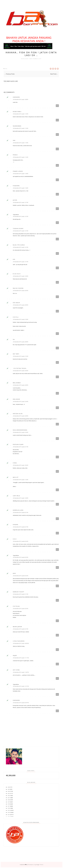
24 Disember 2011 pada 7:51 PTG (21, 686)
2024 (9, 791)
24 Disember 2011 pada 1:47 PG (20, 247)
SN (14, 339)
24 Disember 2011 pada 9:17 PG (20, 594)
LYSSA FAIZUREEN (18, 641)
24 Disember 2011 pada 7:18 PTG (21, 672)
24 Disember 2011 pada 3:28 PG (20, 385)
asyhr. (15, 200)
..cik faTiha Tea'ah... (20, 368)
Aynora (15, 524)
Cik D (14, 539)
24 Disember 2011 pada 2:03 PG (20, 290)
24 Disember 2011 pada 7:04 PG (20, 465)
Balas (57, 105)
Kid (14, 259)
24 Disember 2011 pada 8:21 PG (20, 512)
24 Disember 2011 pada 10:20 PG (21, 643)
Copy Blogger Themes (38, 864)
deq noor (16, 399)
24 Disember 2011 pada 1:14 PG (20, 142)
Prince (15, 155)
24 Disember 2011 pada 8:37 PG (20, 527)
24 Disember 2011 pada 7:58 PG (20, 498)
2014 (9, 812)
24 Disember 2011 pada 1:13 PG (20, 128)
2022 (9, 795)
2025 (9, 789)
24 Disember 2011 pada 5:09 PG (20, 416)
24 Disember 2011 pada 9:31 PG (20, 629)
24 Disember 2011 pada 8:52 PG (20, 557)
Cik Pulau (16, 606)
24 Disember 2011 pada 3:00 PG (20, 341)
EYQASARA (16, 185)
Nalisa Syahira (18, 288)
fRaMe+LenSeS (18, 171)
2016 (9, 808)
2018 (9, 804)
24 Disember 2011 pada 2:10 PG (20, 319)
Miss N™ (15, 477)
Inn (14, 140)
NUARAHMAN (17, 126)
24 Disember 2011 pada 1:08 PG (20, 99)
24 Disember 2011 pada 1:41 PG (20, 216)
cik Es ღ (15, 317)
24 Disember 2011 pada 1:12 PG (20, 113)
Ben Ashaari (25, 58)
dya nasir (16, 302)
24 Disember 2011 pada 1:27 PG (20, 202)
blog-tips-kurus (19, 245)
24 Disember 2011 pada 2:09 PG (20, 305)
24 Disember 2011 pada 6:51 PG (20, 446)
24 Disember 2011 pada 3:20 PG (20, 370)
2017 (9, 806)
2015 (9, 810)
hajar (15, 655)
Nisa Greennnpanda (20, 430)
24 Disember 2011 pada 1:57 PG (20, 261)
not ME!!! (16, 354)
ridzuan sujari (18, 444)
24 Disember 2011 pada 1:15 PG (20, 157)
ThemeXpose (30, 864)
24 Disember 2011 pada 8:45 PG (20, 541)
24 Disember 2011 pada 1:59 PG (20, 276)
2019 (9, 802)
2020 (9, 799)
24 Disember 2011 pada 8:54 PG (20, 575)
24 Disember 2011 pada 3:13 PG (20, 356)
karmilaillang (18, 510)
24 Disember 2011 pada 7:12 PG (20, 479)
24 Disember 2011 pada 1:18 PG (20, 173)
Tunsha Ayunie (18, 228)
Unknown (16, 97)
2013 (9, 814)
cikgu (15, 463)
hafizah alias (18, 413)
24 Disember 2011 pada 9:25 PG (20, 608)
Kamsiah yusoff (18, 592)
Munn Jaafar (17, 626)
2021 (9, 797)
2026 (9, 787)
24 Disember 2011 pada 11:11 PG (21, 657)
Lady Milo (16, 495)
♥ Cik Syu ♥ (16, 273)
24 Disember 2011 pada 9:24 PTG (21, 702)
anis (14, 573)
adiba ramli (17, 111)
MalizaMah (17, 382)
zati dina (16, 670)
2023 (9, 793)
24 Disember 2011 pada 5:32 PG (20, 432)
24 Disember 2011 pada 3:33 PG (20, 401)
